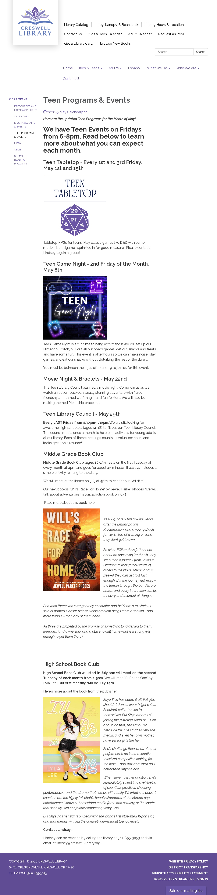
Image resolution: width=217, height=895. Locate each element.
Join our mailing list (186, 890)
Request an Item (171, 34)
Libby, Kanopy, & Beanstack (116, 25)
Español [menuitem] (134, 68)
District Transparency (188, 867)
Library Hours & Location (164, 25)
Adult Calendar (140, 34)
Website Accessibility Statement (180, 873)
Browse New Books (115, 43)
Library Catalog (76, 25)
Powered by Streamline (174, 879)
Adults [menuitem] (113, 68)
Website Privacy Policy (188, 861)
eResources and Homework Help (25, 108)
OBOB (17, 149)
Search (200, 52)
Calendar (21, 116)
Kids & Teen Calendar (105, 34)
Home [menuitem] (68, 68)
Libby (17, 143)
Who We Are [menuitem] (186, 68)
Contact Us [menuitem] (72, 79)
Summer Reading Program (20, 159)
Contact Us (73, 34)
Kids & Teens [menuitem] (89, 68)
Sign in (202, 879)
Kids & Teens (18, 99)
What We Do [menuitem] (157, 68)
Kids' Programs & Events (24, 124)
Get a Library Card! (78, 43)
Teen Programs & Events (24, 135)
